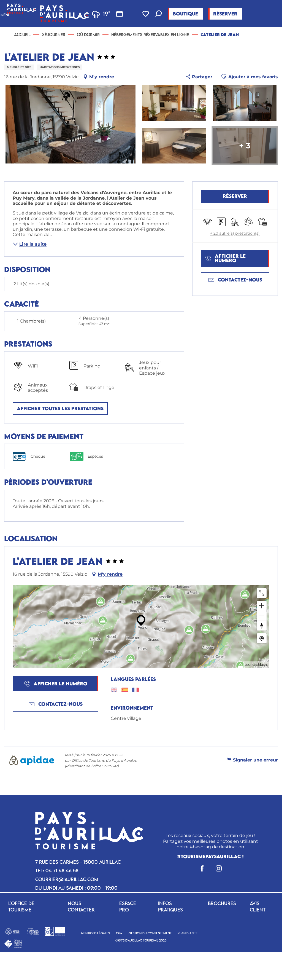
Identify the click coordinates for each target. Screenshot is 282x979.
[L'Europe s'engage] (33, 931)
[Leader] (55, 931)
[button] (159, 14)
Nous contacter (81, 906)
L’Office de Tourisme (21, 906)
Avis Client (257, 906)
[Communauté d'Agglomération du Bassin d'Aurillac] (12, 931)
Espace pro (127, 906)
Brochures (222, 903)
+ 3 (245, 145)
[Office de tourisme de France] (13, 943)
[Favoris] (146, 14)
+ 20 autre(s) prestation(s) (235, 233)
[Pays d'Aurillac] (64, 14)
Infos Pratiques (170, 906)
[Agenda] (119, 14)
